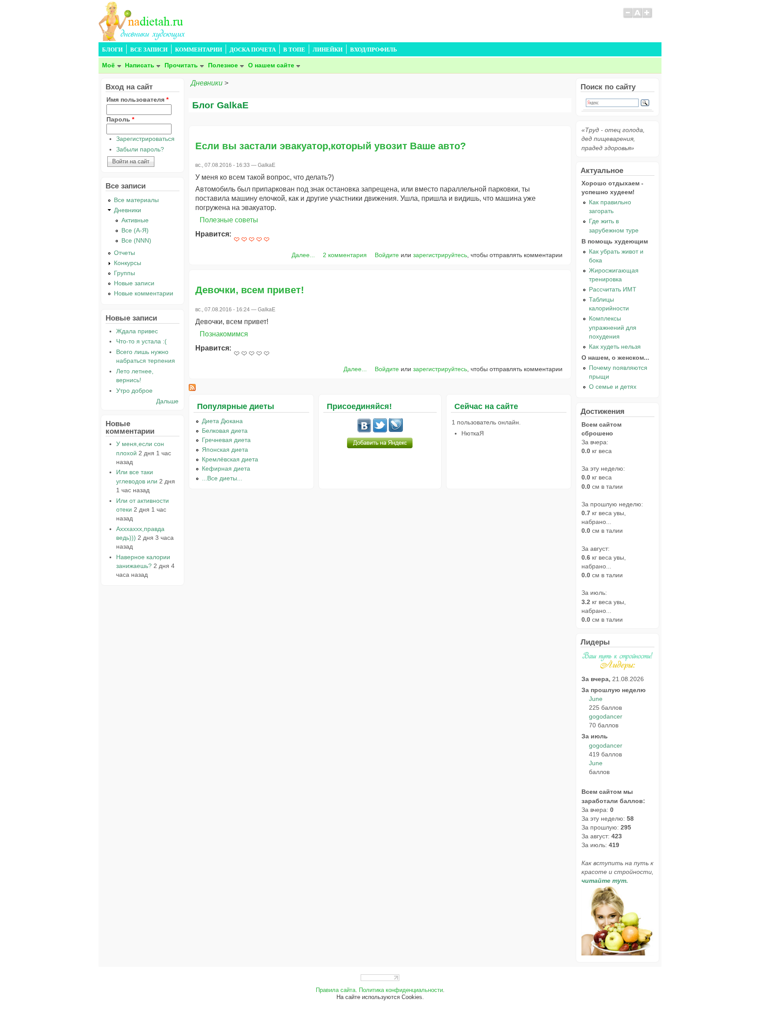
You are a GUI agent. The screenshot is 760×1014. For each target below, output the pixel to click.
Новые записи (134, 283)
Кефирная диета (226, 468)
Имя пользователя (137, 99)
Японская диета (225, 449)
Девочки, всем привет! (249, 289)
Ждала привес (137, 331)
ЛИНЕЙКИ (328, 50)
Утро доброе (134, 390)
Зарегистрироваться (145, 138)
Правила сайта (335, 990)
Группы (124, 273)
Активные (135, 220)
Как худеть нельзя (615, 346)
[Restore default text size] (637, 16)
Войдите (387, 254)
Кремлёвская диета (230, 459)
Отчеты (124, 252)
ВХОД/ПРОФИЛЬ (373, 50)
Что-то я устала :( (141, 341)
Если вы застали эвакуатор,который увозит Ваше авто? (330, 145)
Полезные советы (229, 220)
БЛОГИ (112, 50)
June (596, 698)
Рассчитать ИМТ (612, 289)
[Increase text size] (648, 16)
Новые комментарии (143, 293)
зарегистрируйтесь (440, 254)
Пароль (120, 119)
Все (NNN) (136, 240)
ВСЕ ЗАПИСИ (149, 50)
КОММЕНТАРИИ (198, 50)
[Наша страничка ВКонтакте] (364, 430)
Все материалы (136, 199)
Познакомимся (224, 334)
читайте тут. (604, 880)
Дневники (207, 83)
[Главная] (142, 38)
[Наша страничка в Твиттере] (380, 430)
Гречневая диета (226, 439)
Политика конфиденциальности (401, 990)
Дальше (167, 401)
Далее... (303, 254)
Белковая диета (225, 430)
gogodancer (605, 716)
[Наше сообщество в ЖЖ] (396, 430)
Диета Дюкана (222, 420)
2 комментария (345, 254)
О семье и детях (612, 386)
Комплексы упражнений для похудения (612, 327)
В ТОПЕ (294, 50)
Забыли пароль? (140, 149)
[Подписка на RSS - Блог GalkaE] (192, 388)
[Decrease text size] (627, 16)
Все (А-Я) (135, 230)
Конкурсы (127, 262)
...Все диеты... (222, 478)
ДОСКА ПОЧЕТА (253, 50)
